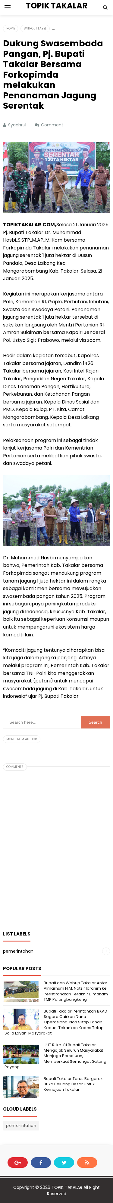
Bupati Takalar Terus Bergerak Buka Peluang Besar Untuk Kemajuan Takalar (73, 1084)
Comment (52, 125)
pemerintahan (18, 951)
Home (10, 28)
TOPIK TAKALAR (67, 1187)
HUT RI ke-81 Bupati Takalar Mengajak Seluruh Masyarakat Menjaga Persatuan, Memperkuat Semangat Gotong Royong (55, 1056)
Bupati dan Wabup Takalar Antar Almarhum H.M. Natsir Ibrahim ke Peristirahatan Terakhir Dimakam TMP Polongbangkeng (76, 991)
